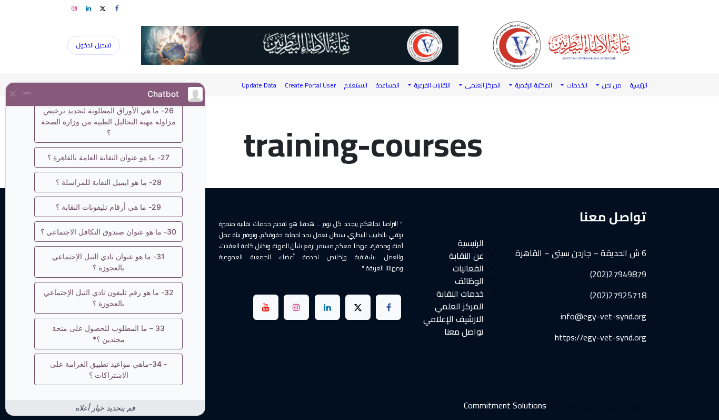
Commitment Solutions (505, 405)
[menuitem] (639, 85)
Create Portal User (310, 85)
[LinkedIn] (88, 8)
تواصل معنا (464, 331)
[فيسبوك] (117, 8)
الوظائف (469, 281)
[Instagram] (74, 8)
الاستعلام (355, 85)
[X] (102, 8)
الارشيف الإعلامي (453, 319)
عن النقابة (466, 255)
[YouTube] (265, 307)
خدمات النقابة (460, 293)
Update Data (259, 85)
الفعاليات (468, 268)
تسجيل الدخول (93, 45)
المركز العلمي (459, 306)
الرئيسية (471, 243)
